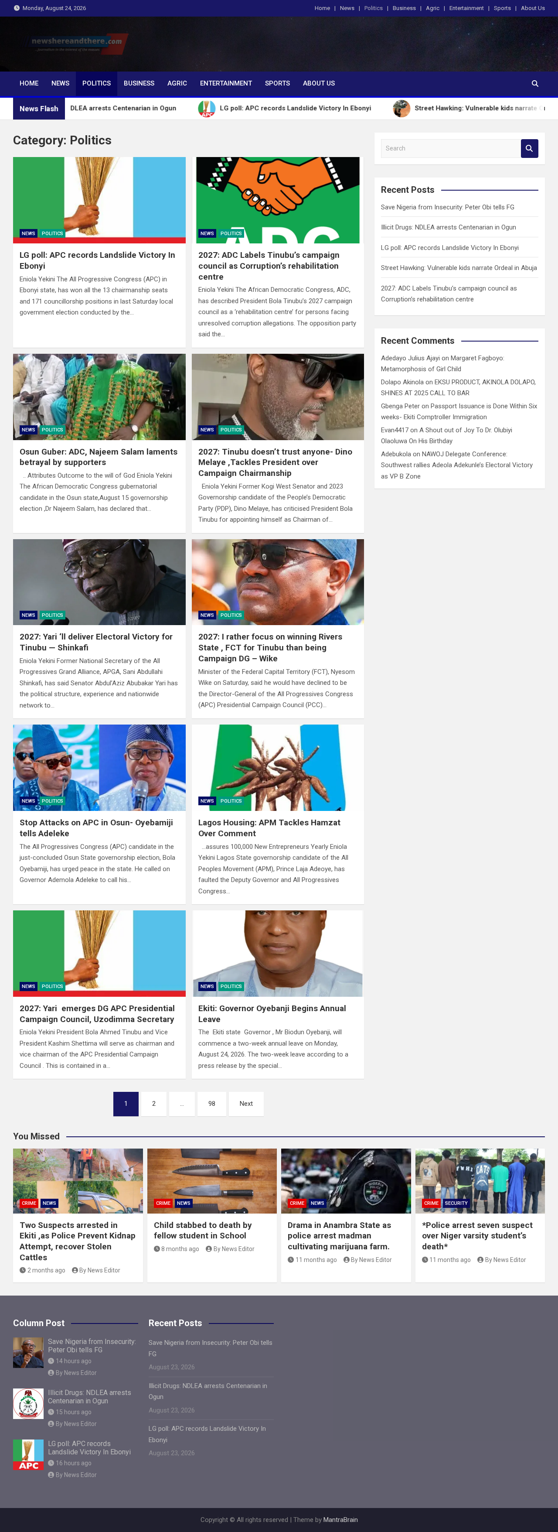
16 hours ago (74, 1463)
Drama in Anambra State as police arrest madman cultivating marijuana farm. (339, 1236)
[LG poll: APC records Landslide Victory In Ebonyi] (99, 200)
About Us (533, 8)
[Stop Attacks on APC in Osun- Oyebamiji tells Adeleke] (99, 768)
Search (529, 148)
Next (246, 1104)
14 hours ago (74, 1361)
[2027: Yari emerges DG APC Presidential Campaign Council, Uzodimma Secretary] (99, 953)
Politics (373, 8)
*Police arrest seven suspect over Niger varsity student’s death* (477, 1236)
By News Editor (99, 1270)
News (347, 8)
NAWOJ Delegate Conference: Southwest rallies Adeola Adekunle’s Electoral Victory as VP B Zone (457, 465)
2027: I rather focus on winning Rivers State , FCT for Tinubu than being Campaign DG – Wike (270, 647)
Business (404, 8)
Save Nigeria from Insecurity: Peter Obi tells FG (447, 207)
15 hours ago (74, 1412)
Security (456, 1203)
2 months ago (46, 1270)
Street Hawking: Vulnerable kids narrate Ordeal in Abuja (459, 268)
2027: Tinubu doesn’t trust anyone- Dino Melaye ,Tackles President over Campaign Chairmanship (275, 462)
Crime (29, 1203)
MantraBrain (340, 1520)
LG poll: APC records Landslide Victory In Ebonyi (450, 248)
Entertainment (466, 8)
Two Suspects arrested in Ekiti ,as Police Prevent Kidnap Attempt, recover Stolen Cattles (78, 1241)
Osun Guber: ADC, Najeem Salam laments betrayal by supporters (98, 457)
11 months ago (316, 1259)
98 (211, 1104)
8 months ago (180, 1248)
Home (322, 8)
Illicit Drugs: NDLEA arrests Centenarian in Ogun (448, 227)
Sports (502, 8)
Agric (432, 8)
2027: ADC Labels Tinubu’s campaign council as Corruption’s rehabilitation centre (269, 265)
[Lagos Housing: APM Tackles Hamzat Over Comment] (278, 768)
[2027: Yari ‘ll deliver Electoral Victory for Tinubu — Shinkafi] (99, 582)
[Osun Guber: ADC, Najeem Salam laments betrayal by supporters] (99, 397)
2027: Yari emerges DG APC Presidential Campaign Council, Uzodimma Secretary (97, 1013)
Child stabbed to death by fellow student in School (203, 1230)
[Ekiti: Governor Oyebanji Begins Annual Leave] (278, 953)
